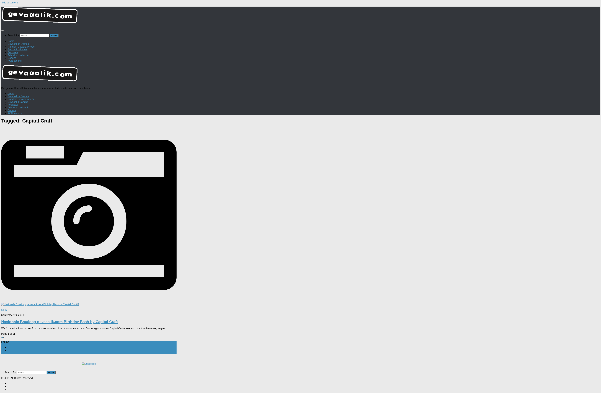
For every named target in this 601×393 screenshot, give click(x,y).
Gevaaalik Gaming (18, 49)
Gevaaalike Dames (18, 44)
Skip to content (9, 2)
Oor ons (12, 58)
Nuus (4, 309)
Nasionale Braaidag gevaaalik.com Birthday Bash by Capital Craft (59, 322)
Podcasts (13, 52)
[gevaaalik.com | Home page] (300, 16)
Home (11, 41)
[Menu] (2, 30)
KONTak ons (15, 60)
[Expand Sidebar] (2, 337)
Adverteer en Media (18, 55)
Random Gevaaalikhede (21, 46)
